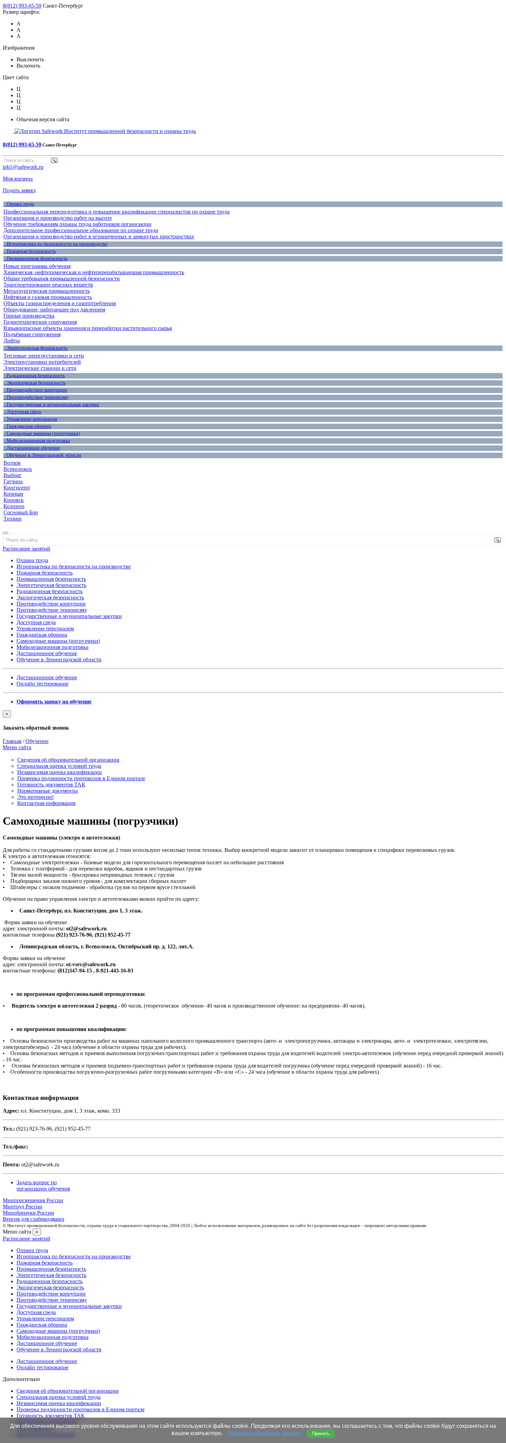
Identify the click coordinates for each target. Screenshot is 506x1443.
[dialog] (253, 720)
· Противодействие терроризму (35, 397)
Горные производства (28, 316)
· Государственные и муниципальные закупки (51, 404)
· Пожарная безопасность (29, 251)
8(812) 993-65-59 (22, 6)
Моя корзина (18, 179)
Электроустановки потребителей (42, 362)
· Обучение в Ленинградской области (42, 455)
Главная (12, 741)
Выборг (12, 475)
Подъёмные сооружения (32, 334)
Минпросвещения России (33, 1200)
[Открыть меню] (5, 533)
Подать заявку (19, 190)
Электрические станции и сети (39, 368)
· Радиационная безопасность (34, 375)
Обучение (37, 741)
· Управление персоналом (30, 419)
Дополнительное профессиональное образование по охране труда (80, 230)
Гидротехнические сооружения (40, 322)
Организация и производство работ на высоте (57, 218)
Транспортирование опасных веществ (48, 285)
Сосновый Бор (20, 512)
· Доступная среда (22, 411)
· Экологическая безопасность (34, 382)
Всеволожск (17, 469)
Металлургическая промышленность (46, 291)
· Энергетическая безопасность (35, 348)
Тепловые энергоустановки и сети (43, 356)
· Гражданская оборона (27, 426)
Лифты (11, 340)
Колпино (13, 506)
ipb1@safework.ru (23, 167)
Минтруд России (22, 1206)
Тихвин (12, 519)
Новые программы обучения (37, 266)
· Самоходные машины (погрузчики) (41, 433)
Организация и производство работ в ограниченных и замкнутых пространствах (98, 236)
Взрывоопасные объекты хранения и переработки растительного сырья (87, 328)
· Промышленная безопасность (35, 258)
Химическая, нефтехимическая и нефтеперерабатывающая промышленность (93, 272)
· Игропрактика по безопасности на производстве (55, 244)
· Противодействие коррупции (35, 390)
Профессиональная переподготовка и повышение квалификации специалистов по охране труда (116, 212)
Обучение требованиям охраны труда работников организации (77, 224)
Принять (320, 1433)
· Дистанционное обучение (31, 448)
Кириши (13, 494)
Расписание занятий (26, 549)
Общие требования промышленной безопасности (61, 278)
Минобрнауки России (28, 1213)
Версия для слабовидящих (33, 1219)
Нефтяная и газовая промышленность (47, 297)
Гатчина (13, 481)
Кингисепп (16, 488)
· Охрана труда (18, 204)
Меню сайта (17, 747)
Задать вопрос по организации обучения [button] (43, 1185)
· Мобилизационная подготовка (36, 440)
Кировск (13, 500)
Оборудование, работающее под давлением (54, 309)
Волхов (12, 463)
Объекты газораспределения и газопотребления (59, 303)
